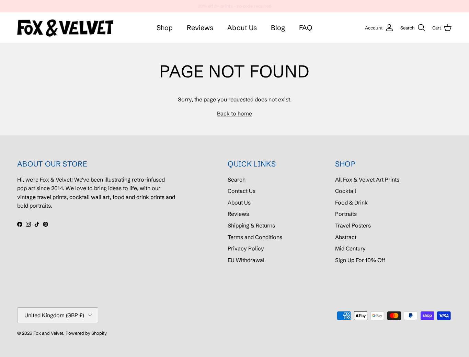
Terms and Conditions (255, 237)
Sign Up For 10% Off (360, 260)
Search (236, 179)
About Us (242, 27)
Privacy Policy (246, 248)
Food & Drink (351, 202)
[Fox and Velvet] (65, 28)
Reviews (200, 27)
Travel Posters (353, 225)
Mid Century (350, 248)
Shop (165, 27)
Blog (278, 27)
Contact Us (241, 190)
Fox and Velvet (48, 333)
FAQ (305, 27)
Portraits (346, 213)
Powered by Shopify (86, 333)
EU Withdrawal (246, 260)
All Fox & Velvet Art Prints (367, 179)
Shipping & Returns (251, 225)
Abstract (345, 237)
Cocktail (345, 190)
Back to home (234, 113)
